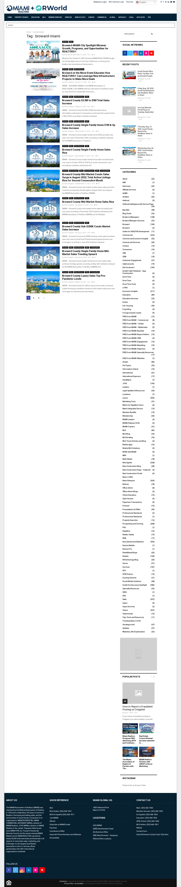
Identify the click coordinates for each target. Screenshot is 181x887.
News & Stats (80, 17)
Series (125, 563)
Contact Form (141, 831)
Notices (126, 484)
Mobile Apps (127, 445)
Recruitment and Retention (133, 542)
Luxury (125, 398)
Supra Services (129, 607)
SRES (125, 592)
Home (10, 17)
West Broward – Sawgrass (107, 835)
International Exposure (132, 376)
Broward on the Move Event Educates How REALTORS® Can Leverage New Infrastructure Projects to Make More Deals (88, 75)
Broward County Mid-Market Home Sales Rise (88, 201)
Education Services (130, 299)
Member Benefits (129, 412)
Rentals (126, 556)
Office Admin (128, 488)
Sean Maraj (68, 55)
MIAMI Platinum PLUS (131, 423)
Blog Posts (127, 213)
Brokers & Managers (131, 217)
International (128, 373)
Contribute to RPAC (57, 831)
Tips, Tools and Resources (133, 617)
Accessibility (54, 838)
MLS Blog (126, 434)
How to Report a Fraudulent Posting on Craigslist (138, 708)
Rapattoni (126, 531)
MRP (124, 455)
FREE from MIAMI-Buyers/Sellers (136, 334)
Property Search (21, 17)
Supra (125, 603)
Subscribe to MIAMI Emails (60, 824)
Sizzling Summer (130, 578)
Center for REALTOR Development (136, 231)
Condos (91, 17)
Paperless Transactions (132, 502)
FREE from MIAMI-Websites (134, 358)
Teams (125, 610)
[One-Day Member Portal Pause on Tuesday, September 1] (129, 110)
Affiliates (141, 17)
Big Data (126, 210)
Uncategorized (129, 625)
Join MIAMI (54, 818)
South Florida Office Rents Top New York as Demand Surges (145, 73)
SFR (124, 571)
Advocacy (122, 17)
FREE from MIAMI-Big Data (133, 331)
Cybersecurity (128, 264)
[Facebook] (9, 870)
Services (68, 17)
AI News (126, 197)
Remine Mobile (129, 545)
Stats (87, 96)
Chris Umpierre (69, 82)
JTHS (125, 383)
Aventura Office (102, 832)
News (71, 41)
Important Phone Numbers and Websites (65, 834)
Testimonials (128, 614)
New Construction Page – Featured (136, 470)
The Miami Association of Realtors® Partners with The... (128, 764)
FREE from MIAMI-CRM (132, 338)
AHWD (125, 193)
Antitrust (126, 200)
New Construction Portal (132, 473)
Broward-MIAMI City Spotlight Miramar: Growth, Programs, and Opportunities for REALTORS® (85, 48)
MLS (44, 17)
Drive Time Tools (129, 284)
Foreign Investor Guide (132, 313)
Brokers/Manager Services (133, 221)
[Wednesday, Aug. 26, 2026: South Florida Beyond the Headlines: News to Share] (129, 151)
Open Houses (128, 499)
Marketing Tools (129, 401)
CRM (124, 257)
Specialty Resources (131, 589)
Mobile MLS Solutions (131, 448)
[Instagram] (22, 870)
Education (35, 17)
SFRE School (128, 574)
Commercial (102, 17)
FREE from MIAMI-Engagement (135, 342)
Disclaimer (63, 881)
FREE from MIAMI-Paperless (134, 349)
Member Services (55, 17)
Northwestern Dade (105, 829)
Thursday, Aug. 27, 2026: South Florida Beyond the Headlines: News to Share (145, 131)
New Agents (127, 463)
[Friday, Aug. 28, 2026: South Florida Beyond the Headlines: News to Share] (129, 91)
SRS (124, 596)
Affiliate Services (129, 190)
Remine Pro (127, 549)
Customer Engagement (132, 260)
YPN (149, 17)
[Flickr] (35, 870)
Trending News (105, 170)
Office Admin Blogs (130, 491)
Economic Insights (130, 291)
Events (125, 302)
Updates (126, 628)
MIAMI (99, 825)
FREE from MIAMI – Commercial (135, 320)
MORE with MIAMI (129, 452)
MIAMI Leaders (129, 419)
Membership (128, 416)
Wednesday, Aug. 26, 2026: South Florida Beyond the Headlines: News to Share (146, 152)
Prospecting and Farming (133, 524)
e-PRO (125, 288)
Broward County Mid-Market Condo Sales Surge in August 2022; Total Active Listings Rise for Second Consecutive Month (86, 177)
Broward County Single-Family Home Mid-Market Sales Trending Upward (85, 253)
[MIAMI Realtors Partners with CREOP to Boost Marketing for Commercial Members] (147, 752)
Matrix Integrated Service (133, 409)
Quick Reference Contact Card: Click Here (152, 834)
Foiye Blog (127, 309)
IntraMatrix (127, 380)
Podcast (126, 506)
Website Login (100, 2)
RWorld (52, 821)
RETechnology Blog (130, 560)
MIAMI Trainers (129, 427)
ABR (124, 182)
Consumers (127, 249)
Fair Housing (128, 306)
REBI (124, 538)
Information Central (130, 369)
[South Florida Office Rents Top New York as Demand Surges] (129, 74)
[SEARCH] (152, 33)
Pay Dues (129, 2)
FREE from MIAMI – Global (133, 324)
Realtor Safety (128, 535)
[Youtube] (42, 870)
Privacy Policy (69, 883)
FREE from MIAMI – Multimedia (135, 327)
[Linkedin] (29, 870)
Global (112, 17)
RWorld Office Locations (102, 839)
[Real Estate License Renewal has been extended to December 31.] (147, 728)
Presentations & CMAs (131, 509)
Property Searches (130, 520)
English (142, 2)
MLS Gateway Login (116, 2)
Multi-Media (127, 459)
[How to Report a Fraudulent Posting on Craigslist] (139, 693)
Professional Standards (132, 513)
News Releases (79, 69)
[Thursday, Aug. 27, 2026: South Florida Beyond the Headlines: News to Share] (129, 130)
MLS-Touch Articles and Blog (134, 441)
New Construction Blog (132, 466)
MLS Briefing (128, 437)
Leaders (126, 387)
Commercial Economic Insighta (135, 239)
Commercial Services (131, 242)
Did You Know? (74, 170)
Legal (131, 17)
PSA (124, 527)
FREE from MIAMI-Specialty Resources (138, 352)
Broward (65, 41)
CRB (124, 253)
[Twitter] (15, 870)
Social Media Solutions (132, 581)
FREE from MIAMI (129, 317)
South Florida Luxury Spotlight (135, 585)
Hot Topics (127, 365)
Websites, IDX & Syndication (134, 632)
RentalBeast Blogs (130, 553)
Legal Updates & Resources (134, 391)
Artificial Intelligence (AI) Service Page (138, 204)
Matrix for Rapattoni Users (133, 405)
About (125, 179)
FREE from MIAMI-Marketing (134, 345)
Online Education (129, 495)
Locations (127, 394)
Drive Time (127, 277)
